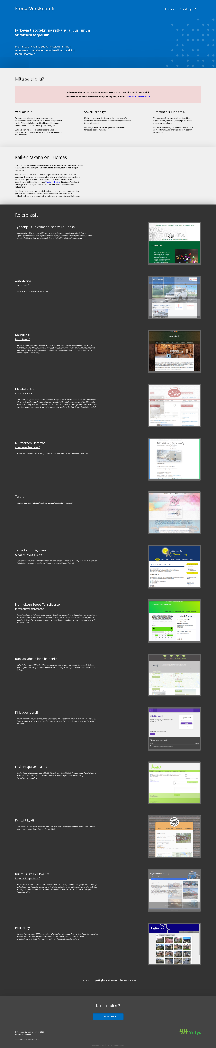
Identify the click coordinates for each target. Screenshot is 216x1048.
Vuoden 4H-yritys (52, 182)
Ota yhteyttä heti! (108, 1016)
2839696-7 (28, 1034)
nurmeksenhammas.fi (27, 447)
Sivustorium (130, 96)
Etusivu (169, 9)
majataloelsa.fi (23, 393)
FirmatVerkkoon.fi (34, 8)
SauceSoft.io (144, 96)
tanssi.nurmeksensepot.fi (29, 608)
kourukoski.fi (22, 339)
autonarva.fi (22, 285)
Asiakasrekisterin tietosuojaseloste (27, 1039)
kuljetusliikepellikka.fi (27, 878)
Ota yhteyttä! (187, 9)
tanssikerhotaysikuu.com (29, 554)
